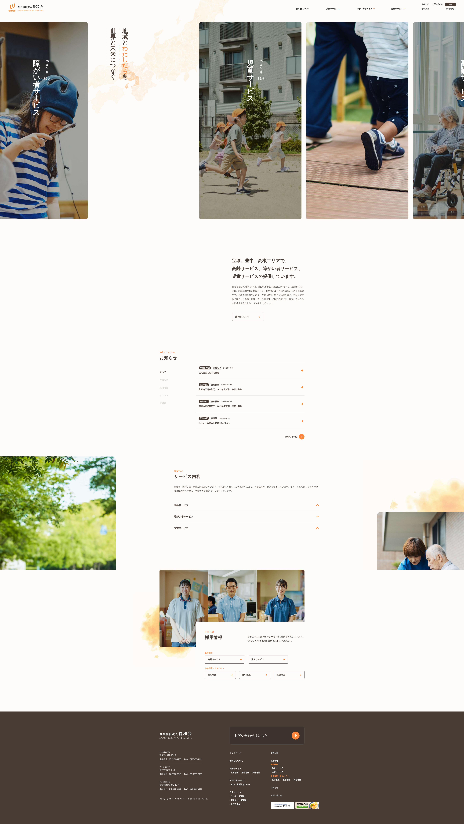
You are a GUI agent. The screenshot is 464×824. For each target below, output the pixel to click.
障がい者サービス (237, 780)
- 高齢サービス (277, 768)
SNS (450, 5)
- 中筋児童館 (235, 804)
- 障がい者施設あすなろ (240, 784)
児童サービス (235, 792)
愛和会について (236, 761)
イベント (164, 395)
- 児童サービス (277, 772)
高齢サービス (235, 769)
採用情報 (164, 387)
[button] (394, 120)
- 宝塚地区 (234, 773)
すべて (163, 372)
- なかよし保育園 (237, 796)
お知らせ (164, 380)
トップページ (235, 753)
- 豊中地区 (244, 773)
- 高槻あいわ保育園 (238, 800)
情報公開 (274, 753)
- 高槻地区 (255, 773)
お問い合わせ (276, 795)
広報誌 (163, 403)
